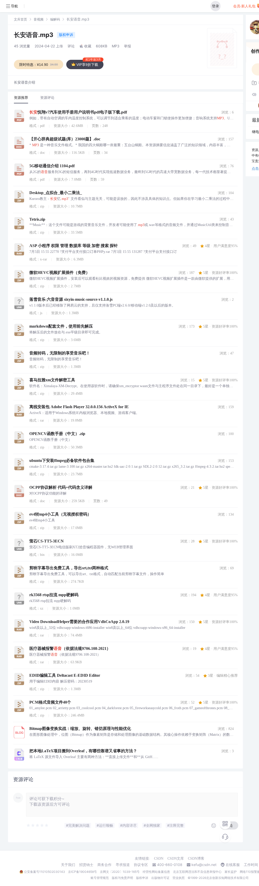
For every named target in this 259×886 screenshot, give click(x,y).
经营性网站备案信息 (156, 872)
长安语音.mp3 (34, 35)
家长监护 (231, 872)
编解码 (55, 19)
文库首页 (20, 19)
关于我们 (68, 865)
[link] (20, 19)
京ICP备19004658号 (82, 872)
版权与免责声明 (122, 878)
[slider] (37, 825)
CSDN (158, 858)
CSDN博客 (196, 858)
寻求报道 (123, 865)
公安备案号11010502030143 (44, 872)
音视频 (39, 19)
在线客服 (233, 865)
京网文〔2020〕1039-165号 (120, 872)
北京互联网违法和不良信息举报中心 (197, 872)
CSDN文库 (175, 858)
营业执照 (178, 878)
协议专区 (141, 865)
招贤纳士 (86, 865)
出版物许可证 (160, 878)
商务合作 (104, 865)
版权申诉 (66, 34)
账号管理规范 (100, 878)
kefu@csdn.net (204, 865)
